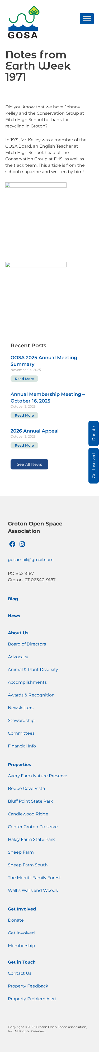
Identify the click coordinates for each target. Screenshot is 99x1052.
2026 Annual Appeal (35, 431)
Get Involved (22, 909)
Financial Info (22, 746)
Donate (16, 920)
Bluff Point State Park (30, 801)
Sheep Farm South (28, 864)
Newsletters (21, 707)
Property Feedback (28, 986)
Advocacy (18, 656)
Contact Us (19, 973)
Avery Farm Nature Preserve (37, 775)
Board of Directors (27, 644)
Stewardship (21, 720)
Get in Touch (22, 962)
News (14, 615)
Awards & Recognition (31, 695)
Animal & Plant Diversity (33, 669)
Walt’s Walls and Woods (33, 890)
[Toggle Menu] (87, 18)
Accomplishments (27, 682)
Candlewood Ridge (28, 813)
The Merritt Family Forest (34, 877)
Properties (19, 764)
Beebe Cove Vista (26, 788)
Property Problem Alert (32, 998)
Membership (21, 945)
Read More (24, 379)
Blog (13, 598)
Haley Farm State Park (31, 839)
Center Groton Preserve (33, 826)
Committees (21, 733)
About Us (18, 632)
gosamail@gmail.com (31, 559)
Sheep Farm (21, 852)
